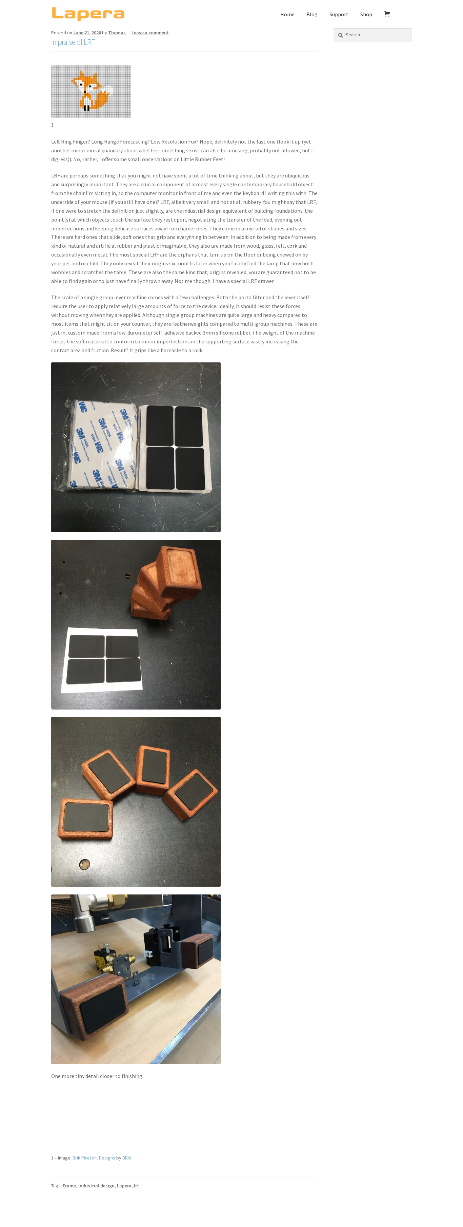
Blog (312, 14)
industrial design (96, 1186)
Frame (69, 1186)
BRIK (127, 1158)
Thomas (117, 33)
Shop (366, 14)
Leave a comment (150, 33)
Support (338, 14)
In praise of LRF (73, 42)
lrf (136, 1186)
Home (287, 14)
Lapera (124, 1186)
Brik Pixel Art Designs (94, 1158)
